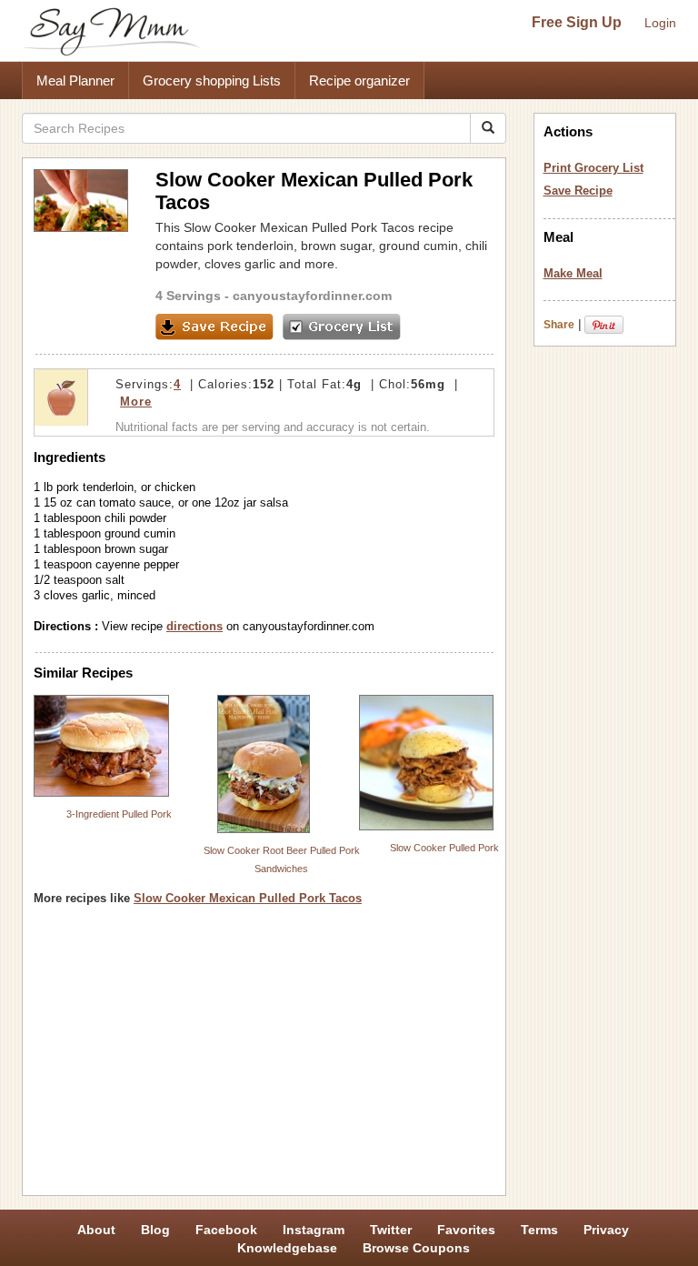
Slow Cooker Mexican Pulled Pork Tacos (248, 898)
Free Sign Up (577, 22)
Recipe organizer (359, 80)
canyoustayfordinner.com (312, 295)
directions (194, 626)
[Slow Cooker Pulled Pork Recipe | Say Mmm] (426, 762)
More (136, 401)
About (96, 1229)
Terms (539, 1229)
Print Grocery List (593, 168)
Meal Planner (75, 80)
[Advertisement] (264, 1056)
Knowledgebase (287, 1248)
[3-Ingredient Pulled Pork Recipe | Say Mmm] (101, 746)
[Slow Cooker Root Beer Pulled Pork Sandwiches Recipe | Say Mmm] (264, 764)
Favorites (466, 1229)
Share (558, 324)
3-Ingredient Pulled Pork (119, 814)
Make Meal (573, 273)
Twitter (391, 1229)
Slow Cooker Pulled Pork (444, 847)
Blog (155, 1229)
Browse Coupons (416, 1248)
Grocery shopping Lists (212, 80)
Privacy (606, 1229)
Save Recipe (578, 190)
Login (660, 22)
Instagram (313, 1229)
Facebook (226, 1229)
